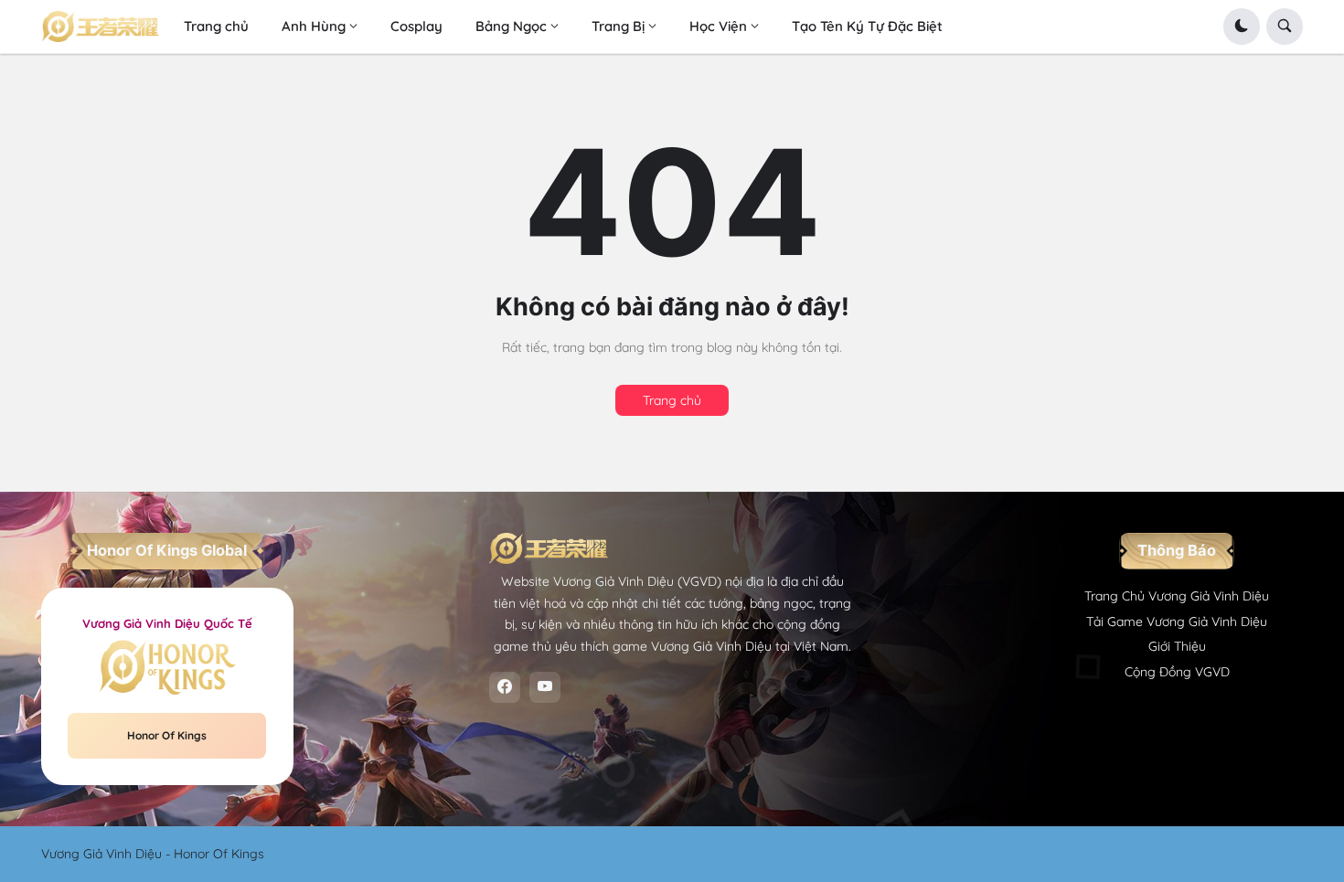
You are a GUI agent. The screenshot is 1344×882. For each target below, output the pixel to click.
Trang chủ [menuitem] (216, 26)
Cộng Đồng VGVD (1177, 672)
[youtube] (544, 687)
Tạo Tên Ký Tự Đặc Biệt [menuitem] (867, 26)
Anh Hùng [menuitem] (314, 26)
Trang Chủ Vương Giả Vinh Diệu (1176, 596)
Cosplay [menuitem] (416, 26)
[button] (1241, 26)
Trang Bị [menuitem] (618, 26)
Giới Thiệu (1177, 646)
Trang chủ (672, 400)
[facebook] (504, 687)
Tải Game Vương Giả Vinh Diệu (1176, 621)
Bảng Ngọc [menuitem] (511, 26)
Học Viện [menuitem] (718, 26)
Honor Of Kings (167, 735)
